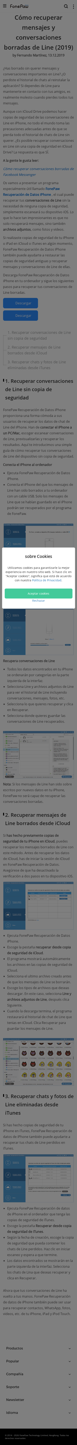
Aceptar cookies (38, 593)
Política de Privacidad (46, 580)
